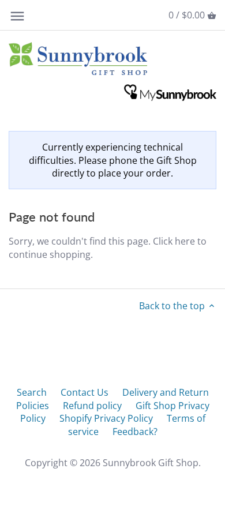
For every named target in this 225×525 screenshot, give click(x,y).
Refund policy (92, 405)
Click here (174, 241)
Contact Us (84, 392)
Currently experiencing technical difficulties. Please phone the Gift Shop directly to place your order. (113, 160)
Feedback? (135, 431)
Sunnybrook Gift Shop (150, 462)
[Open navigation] (17, 16)
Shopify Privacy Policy (106, 418)
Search (32, 392)
